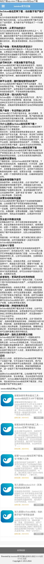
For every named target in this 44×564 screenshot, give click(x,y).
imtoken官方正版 (22, 6)
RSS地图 (39, 556)
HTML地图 (22, 559)
